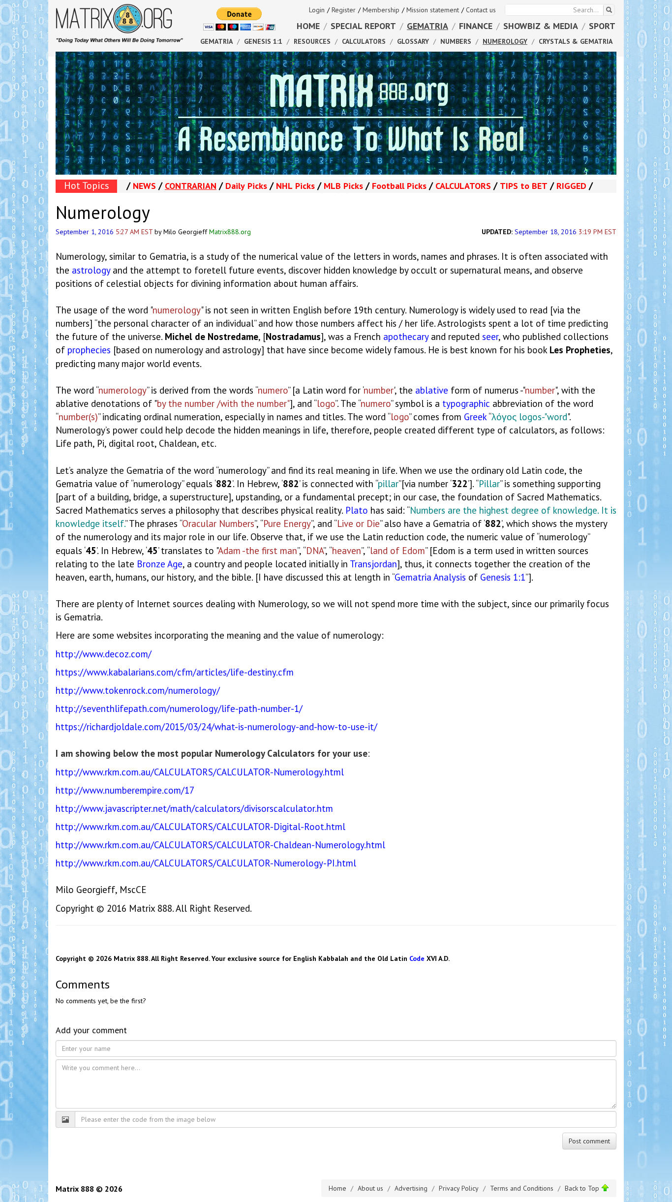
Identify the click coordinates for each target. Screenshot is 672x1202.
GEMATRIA (427, 25)
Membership (381, 9)
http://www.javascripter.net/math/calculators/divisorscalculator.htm (194, 808)
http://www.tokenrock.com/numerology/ (138, 690)
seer (490, 336)
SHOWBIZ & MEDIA (540, 25)
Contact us (481, 9)
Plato (356, 510)
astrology (91, 270)
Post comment (589, 1141)
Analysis (449, 577)
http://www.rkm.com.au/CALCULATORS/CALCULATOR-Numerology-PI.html (206, 863)
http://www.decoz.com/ (104, 654)
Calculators (364, 41)
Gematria (413, 577)
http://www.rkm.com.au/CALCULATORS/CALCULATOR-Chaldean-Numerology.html (220, 845)
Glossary (413, 41)
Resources (312, 41)
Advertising (411, 1188)
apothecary (405, 336)
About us (370, 1188)
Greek (475, 417)
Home (337, 1188)
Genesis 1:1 (502, 577)
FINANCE (475, 25)
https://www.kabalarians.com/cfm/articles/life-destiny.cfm (175, 672)
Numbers (455, 41)
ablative (431, 390)
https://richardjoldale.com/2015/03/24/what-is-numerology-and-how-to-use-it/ (216, 727)
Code (417, 958)
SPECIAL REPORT (363, 25)
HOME (308, 25)
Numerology (505, 41)
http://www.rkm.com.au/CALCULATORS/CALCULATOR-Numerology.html (200, 772)
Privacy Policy (459, 1188)
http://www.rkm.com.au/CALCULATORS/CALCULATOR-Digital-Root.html (200, 826)
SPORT (602, 25)
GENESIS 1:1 (263, 41)
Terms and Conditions (521, 1188)
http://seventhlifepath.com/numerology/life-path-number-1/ (179, 708)
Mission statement (432, 9)
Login (317, 9)
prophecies (89, 350)
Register (344, 9)
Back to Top (583, 1188)
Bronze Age (160, 564)
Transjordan (373, 564)
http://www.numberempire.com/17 (125, 790)
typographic (466, 403)
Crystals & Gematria (575, 41)
